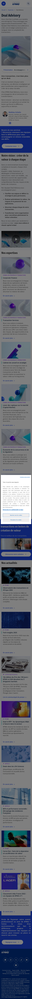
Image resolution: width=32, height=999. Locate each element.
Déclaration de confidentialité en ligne (13, 509)
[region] (16, 499)
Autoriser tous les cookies (16, 515)
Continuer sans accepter (25, 477)
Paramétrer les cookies (16, 519)
